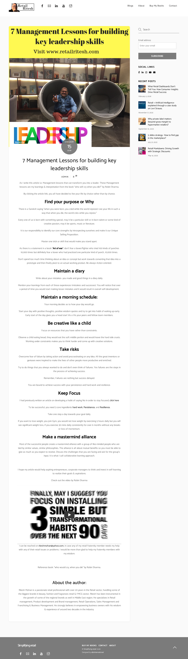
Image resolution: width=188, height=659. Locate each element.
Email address (144, 40)
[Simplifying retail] (22, 10)
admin (64, 177)
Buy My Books (157, 6)
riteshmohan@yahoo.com (51, 546)
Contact (173, 6)
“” (57, 248)
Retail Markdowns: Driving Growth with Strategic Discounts (163, 150)
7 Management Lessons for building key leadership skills (69, 164)
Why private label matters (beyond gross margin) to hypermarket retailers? (159, 121)
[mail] (49, 6)
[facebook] (42, 6)
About (141, 6)
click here (114, 400)
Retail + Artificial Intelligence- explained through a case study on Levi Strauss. (162, 105)
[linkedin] (56, 6)
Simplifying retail (90, 649)
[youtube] (64, 6)
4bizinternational (97, 652)
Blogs (130, 6)
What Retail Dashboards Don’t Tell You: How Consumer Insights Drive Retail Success (163, 89)
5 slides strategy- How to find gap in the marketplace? (163, 137)
